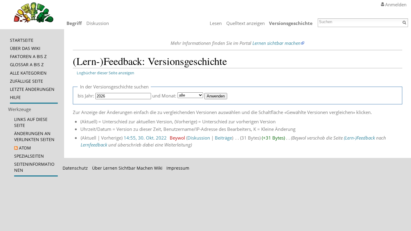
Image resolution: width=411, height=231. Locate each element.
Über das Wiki (25, 48)
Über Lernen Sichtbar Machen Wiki (127, 168)
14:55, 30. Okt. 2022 (145, 137)
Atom (25, 148)
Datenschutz (75, 168)
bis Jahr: (86, 95)
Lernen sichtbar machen (276, 43)
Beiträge (223, 137)
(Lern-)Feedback (359, 137)
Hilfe (15, 97)
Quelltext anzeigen (245, 23)
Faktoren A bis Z (28, 56)
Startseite (21, 40)
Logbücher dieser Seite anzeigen (105, 72)
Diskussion (198, 137)
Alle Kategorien (28, 73)
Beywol (177, 137)
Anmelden (395, 5)
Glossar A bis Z (27, 64)
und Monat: (164, 95)
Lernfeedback (94, 144)
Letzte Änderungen (32, 89)
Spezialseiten (29, 156)
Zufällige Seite (26, 81)
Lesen (216, 23)
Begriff (74, 23)
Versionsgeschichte (291, 23)
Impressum (177, 168)
